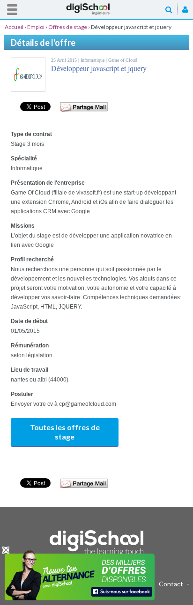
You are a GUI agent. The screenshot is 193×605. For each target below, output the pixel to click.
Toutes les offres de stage (65, 432)
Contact (171, 584)
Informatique (93, 60)
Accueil (96, 9)
